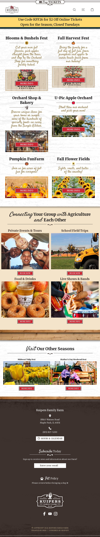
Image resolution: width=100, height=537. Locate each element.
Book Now (25, 273)
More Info (26, 144)
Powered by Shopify (59, 530)
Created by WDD (39, 530)
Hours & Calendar (52, 438)
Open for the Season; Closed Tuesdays (50, 25)
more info (26, 83)
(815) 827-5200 (50, 432)
